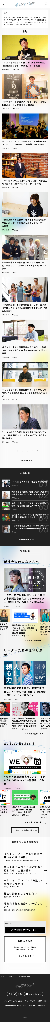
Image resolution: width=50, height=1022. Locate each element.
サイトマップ (30, 1001)
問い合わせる (25, 956)
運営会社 (41, 1006)
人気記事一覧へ (25, 539)
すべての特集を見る (24, 830)
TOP (2, 976)
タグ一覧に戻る (26, 461)
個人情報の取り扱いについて (16, 1006)
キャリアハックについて (13, 1001)
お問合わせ (42, 1001)
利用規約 (32, 1006)
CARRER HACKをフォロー (26, 930)
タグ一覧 (11, 976)
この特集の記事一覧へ (34, 640)
